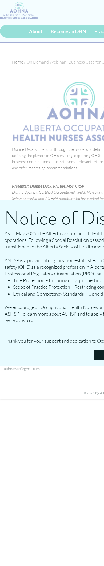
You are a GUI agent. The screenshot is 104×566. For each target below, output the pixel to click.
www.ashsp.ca (19, 320)
